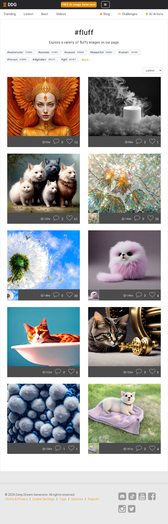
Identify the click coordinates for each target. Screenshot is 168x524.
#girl (68, 59)
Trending (9, 14)
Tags (62, 499)
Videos (61, 14)
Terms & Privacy (16, 499)
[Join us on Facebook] (152, 496)
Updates (77, 499)
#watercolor (19, 52)
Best (44, 14)
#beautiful (101, 52)
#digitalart (44, 59)
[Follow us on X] (131, 509)
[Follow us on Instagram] (122, 509)
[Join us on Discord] (122, 496)
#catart (128, 52)
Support (93, 499)
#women (48, 52)
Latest (28, 14)
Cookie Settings (43, 499)
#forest (16, 59)
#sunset (74, 52)
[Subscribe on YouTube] (142, 496)
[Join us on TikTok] (132, 496)
